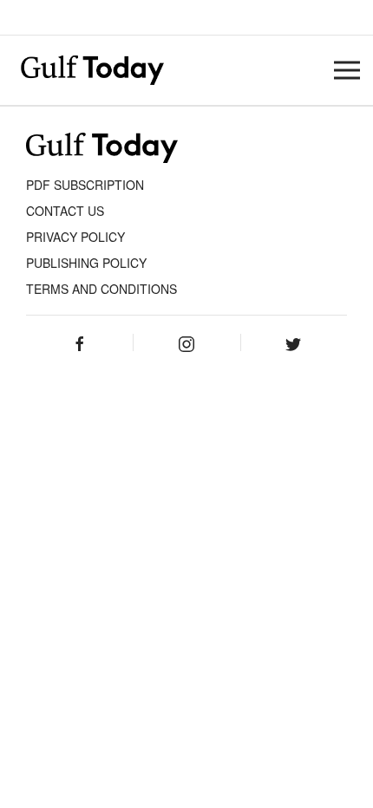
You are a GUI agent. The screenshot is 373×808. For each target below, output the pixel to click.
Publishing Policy (86, 262)
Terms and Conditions (101, 288)
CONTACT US (65, 210)
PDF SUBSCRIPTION (85, 184)
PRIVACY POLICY (75, 236)
